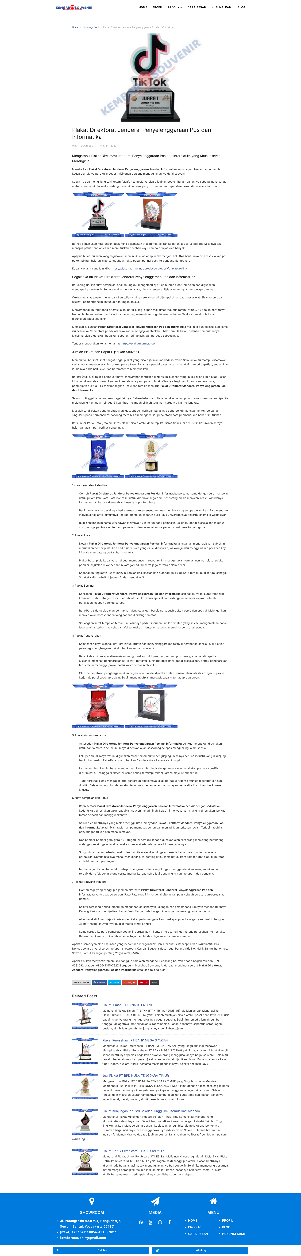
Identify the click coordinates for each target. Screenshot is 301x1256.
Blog (241, 7)
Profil (157, 7)
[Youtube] (150, 1222)
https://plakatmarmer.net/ (138, 343)
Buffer (155, 982)
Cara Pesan (196, 7)
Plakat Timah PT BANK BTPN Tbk (127, 1005)
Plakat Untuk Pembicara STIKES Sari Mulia (133, 1151)
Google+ (130, 982)
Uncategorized (91, 27)
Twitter (115, 982)
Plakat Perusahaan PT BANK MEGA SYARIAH (135, 1040)
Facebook (100, 982)
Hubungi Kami (221, 7)
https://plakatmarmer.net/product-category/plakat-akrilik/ (149, 268)
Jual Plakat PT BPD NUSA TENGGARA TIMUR (135, 1075)
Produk (173, 7)
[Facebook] (169, 1222)
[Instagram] (160, 1222)
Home (143, 7)
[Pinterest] (140, 1222)
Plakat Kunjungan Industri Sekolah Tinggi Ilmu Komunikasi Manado (151, 1111)
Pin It (144, 982)
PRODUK (194, 1227)
